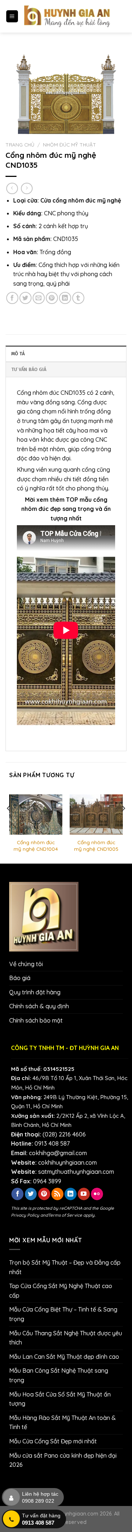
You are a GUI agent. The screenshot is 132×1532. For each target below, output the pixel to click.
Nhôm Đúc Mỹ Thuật (69, 144)
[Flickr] (97, 1194)
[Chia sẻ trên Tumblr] (78, 298)
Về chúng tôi (26, 964)
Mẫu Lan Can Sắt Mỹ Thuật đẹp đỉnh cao (64, 1356)
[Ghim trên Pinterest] (52, 298)
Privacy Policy (25, 1215)
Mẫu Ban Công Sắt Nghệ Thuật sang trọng (58, 1375)
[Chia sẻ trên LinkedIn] (65, 298)
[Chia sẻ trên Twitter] (25, 298)
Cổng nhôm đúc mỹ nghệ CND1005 (96, 845)
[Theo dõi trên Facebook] (17, 1194)
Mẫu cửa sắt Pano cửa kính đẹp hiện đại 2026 (63, 1460)
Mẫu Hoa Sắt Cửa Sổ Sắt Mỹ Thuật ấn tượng (60, 1399)
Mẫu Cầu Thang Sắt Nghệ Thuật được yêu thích (65, 1337)
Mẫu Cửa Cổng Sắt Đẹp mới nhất (53, 1441)
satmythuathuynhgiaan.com (76, 1171)
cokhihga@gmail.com (58, 1153)
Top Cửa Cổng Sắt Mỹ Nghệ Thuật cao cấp (60, 1290)
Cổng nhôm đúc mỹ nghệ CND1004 (36, 845)
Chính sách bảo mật (36, 1020)
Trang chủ (20, 144)
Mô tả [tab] (18, 353)
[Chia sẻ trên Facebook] (12, 298)
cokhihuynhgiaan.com (67, 1162)
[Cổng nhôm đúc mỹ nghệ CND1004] (35, 814)
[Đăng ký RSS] (57, 1194)
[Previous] (8, 822)
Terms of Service (65, 1215)
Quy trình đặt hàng (34, 992)
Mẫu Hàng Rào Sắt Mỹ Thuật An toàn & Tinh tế (62, 1422)
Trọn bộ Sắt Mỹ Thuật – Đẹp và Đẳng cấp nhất (65, 1267)
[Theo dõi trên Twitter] (31, 1194)
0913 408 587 (52, 1143)
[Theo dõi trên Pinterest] (44, 1194)
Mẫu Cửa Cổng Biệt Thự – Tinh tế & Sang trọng (63, 1314)
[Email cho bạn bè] (39, 298)
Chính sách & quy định (39, 1006)
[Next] (123, 822)
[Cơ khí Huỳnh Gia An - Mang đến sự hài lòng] (67, 16)
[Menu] (12, 16)
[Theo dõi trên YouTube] (84, 1194)
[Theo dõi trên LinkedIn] (71, 1194)
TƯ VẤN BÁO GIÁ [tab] (29, 369)
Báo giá (19, 978)
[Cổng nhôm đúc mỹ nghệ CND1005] (96, 814)
